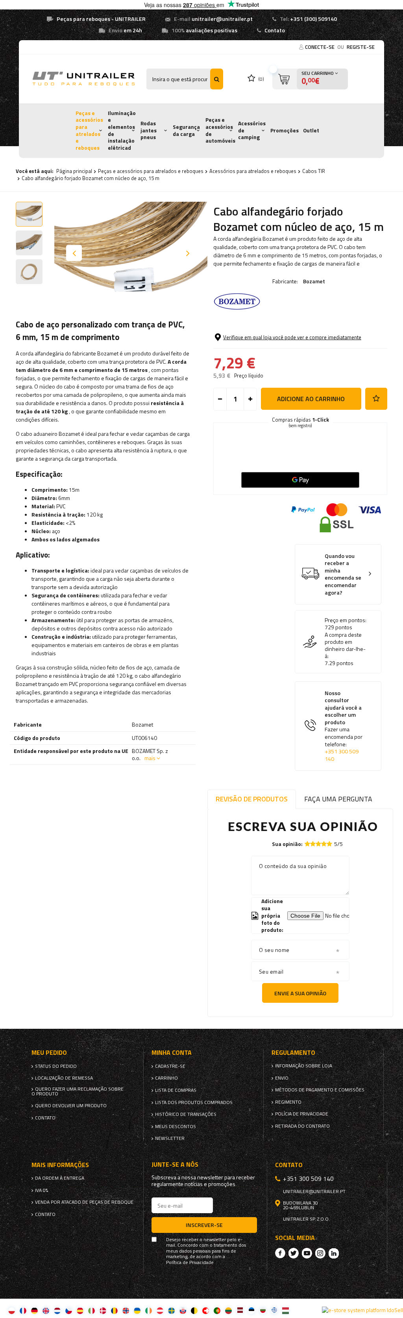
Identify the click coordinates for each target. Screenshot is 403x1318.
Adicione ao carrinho (311, 398)
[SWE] (171, 1310)
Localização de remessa (64, 1078)
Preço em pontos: (345, 620)
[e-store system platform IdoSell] (362, 1310)
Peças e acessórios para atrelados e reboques (89, 130)
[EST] (251, 1310)
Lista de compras (175, 1090)
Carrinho (166, 1078)
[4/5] (324, 843)
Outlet (311, 130)
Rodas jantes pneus (148, 130)
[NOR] (125, 1310)
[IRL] (148, 1310)
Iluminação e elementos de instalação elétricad (122, 130)
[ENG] (46, 1310)
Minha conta (172, 1052)
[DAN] (103, 1310)
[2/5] (313, 843)
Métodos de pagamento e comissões (319, 1089)
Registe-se (361, 47)
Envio (281, 1078)
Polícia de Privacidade (301, 1114)
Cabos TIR (313, 171)
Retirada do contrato (302, 1126)
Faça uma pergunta (338, 799)
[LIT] (228, 1310)
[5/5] (329, 843)
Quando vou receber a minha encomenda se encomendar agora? (343, 574)
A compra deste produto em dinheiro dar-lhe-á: (345, 645)
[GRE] (274, 1310)
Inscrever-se (204, 1225)
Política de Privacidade (190, 1262)
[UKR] (137, 1310)
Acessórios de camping (252, 130)
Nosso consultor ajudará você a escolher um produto (343, 726)
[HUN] (285, 1310)
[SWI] (205, 1310)
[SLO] (183, 1310)
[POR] (217, 1310)
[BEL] (194, 1310)
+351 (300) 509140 (313, 19)
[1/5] (307, 843)
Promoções (284, 130)
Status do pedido (56, 1066)
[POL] (11, 1310)
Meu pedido (49, 1052)
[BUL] (262, 1310)
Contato (274, 30)
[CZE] (68, 1310)
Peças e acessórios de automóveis (220, 130)
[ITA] (91, 1310)
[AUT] (160, 1310)
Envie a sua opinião (300, 993)
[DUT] (57, 1310)
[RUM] (114, 1310)
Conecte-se (320, 47)
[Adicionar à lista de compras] (376, 399)
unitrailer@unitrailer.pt (222, 19)
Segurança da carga (186, 130)
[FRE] (23, 1310)
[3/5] (318, 843)
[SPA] (80, 1310)
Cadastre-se (170, 1066)
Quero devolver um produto (71, 1105)
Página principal (74, 171)
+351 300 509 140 (342, 755)
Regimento (288, 1102)
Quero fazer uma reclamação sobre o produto (77, 1091)
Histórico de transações (185, 1114)
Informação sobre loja (303, 1065)
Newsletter (170, 1138)
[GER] (34, 1310)
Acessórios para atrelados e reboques (252, 171)
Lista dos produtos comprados (194, 1102)
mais (149, 758)
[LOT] (240, 1310)
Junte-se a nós (175, 1164)
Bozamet (314, 281)
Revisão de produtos (252, 799)
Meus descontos (175, 1126)
